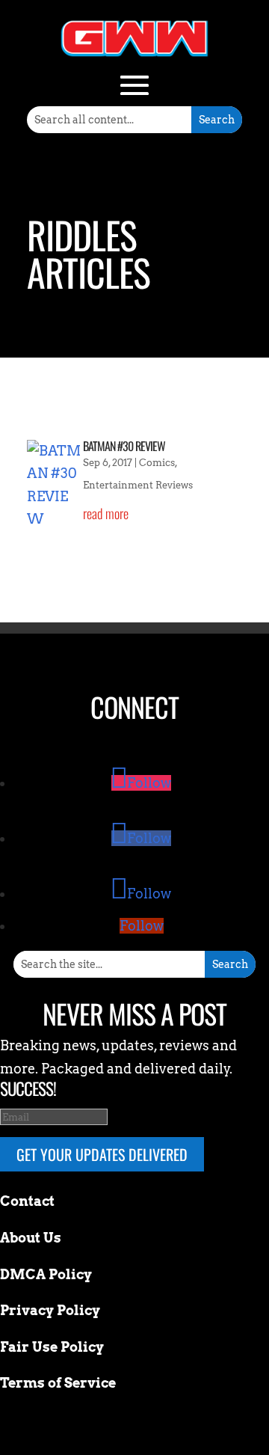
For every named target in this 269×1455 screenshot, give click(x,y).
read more (106, 513)
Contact (27, 1201)
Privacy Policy (50, 1310)
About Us (30, 1238)
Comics (157, 462)
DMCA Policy (46, 1274)
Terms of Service (58, 1383)
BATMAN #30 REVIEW (124, 446)
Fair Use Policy (52, 1347)
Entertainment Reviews (138, 485)
